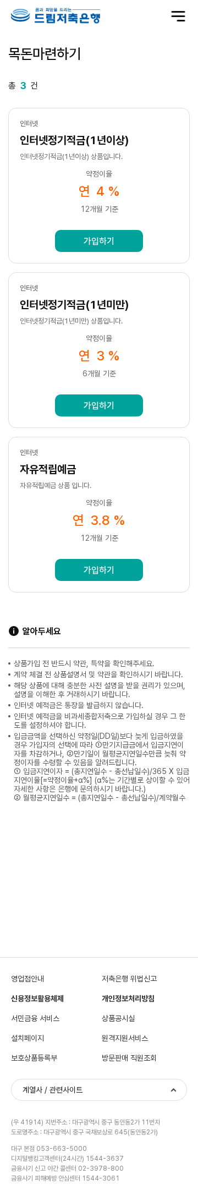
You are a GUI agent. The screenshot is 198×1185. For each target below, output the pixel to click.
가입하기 (99, 241)
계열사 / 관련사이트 (52, 1089)
